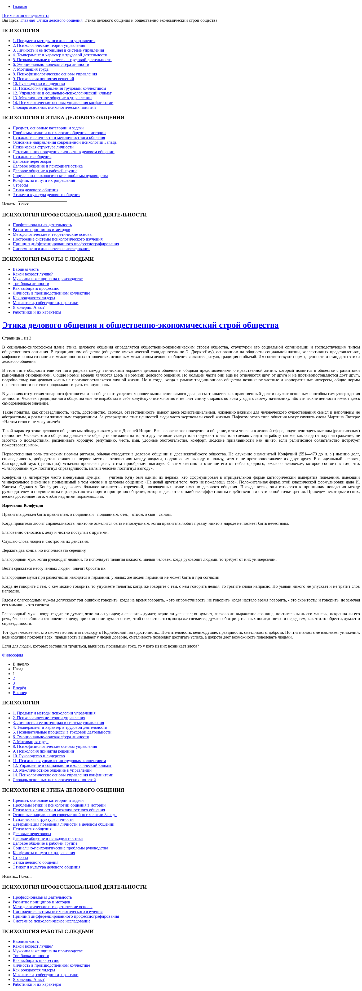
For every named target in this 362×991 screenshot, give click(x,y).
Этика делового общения (59, 20)
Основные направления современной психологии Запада (65, 142)
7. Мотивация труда (30, 69)
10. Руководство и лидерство (39, 83)
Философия (12, 655)
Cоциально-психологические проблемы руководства (60, 175)
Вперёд (19, 688)
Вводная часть (26, 269)
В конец (20, 692)
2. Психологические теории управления (49, 45)
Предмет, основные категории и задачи (48, 128)
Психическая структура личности (43, 147)
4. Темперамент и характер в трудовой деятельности (60, 55)
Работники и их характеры (37, 312)
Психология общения (32, 156)
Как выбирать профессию (36, 288)
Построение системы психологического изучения (58, 239)
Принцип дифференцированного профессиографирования (66, 244)
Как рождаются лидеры (34, 298)
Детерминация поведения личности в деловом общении (63, 152)
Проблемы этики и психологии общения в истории (59, 132)
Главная (20, 6)
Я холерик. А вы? (29, 307)
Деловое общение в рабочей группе (45, 171)
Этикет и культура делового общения (46, 194)
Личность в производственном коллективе (51, 293)
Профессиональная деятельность (42, 225)
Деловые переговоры (32, 161)
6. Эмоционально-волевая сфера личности (51, 64)
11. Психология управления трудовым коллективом (59, 88)
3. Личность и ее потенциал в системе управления (58, 50)
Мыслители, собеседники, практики (45, 302)
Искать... (10, 204)
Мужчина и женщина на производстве (48, 279)
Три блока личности (31, 283)
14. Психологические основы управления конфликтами (63, 102)
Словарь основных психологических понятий (54, 107)
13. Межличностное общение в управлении (52, 98)
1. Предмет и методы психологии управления (54, 40)
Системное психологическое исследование (51, 248)
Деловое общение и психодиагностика (48, 166)
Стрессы (20, 185)
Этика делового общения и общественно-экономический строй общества (140, 325)
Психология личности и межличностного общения (59, 137)
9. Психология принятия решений (43, 78)
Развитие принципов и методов (41, 229)
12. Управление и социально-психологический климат (62, 93)
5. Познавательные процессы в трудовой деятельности (62, 59)
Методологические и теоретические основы (52, 234)
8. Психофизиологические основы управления (55, 74)
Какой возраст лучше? (33, 274)
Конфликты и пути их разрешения (44, 180)
